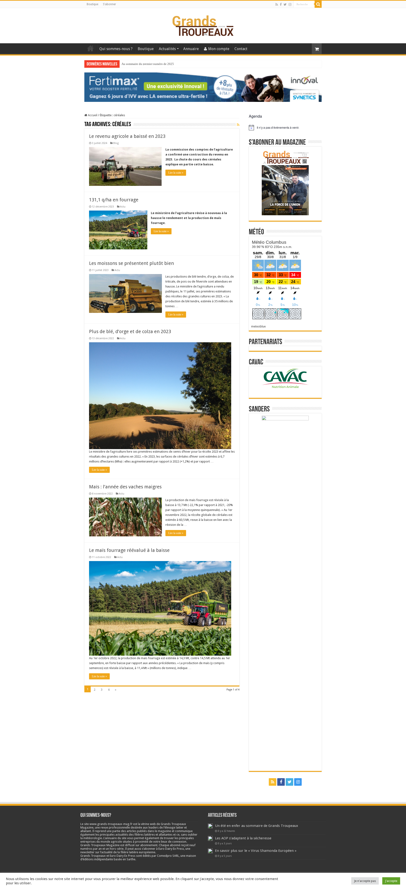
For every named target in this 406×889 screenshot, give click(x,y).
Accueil (90, 48)
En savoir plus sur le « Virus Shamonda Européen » (256, 851)
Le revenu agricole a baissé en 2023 (127, 136)
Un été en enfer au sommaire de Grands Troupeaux (256, 826)
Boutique (92, 4)
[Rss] (276, 4)
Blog (116, 143)
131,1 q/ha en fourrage (113, 200)
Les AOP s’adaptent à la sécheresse (243, 838)
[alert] (285, 127)
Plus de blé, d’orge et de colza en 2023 (130, 331)
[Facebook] (280, 4)
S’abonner (109, 4)
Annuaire (191, 49)
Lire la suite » (175, 172)
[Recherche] (318, 4)
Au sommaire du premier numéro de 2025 (147, 64)
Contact (240, 49)
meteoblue (258, 326)
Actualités (167, 49)
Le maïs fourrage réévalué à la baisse (129, 550)
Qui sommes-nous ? (116, 49)
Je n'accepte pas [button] (365, 881)
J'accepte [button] (391, 881)
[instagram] (290, 4)
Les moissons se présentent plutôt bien (131, 263)
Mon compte (218, 49)
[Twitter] (285, 4)
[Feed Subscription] (238, 125)
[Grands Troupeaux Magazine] (203, 24)
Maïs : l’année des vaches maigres (125, 487)
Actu (122, 206)
